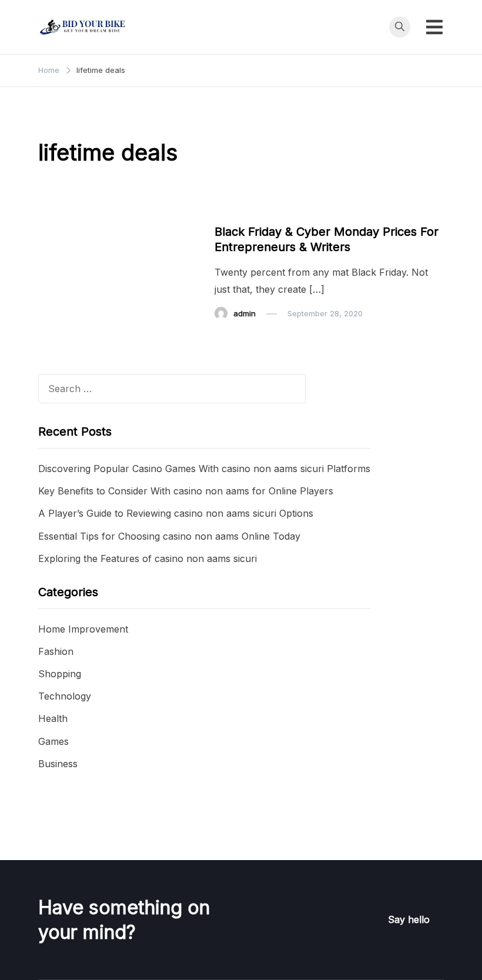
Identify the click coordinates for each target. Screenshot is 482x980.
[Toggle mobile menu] (434, 27)
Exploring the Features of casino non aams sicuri (147, 558)
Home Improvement (83, 629)
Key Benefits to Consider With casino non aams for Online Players (185, 491)
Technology (64, 696)
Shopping (59, 674)
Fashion (55, 651)
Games (53, 741)
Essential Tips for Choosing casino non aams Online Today (169, 536)
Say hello (409, 919)
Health (53, 718)
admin (244, 313)
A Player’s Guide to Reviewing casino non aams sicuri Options (175, 513)
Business (238, 209)
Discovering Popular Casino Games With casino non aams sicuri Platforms (204, 468)
